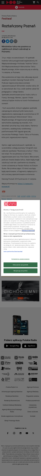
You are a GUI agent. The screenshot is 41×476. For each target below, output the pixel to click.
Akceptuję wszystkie (21, 271)
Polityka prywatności (28, 230)
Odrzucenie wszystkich (20, 265)
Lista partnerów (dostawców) (13, 252)
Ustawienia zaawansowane (20, 259)
